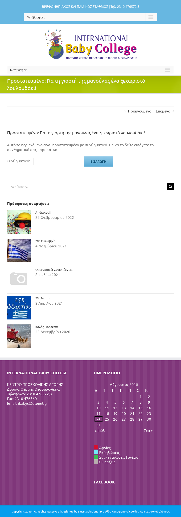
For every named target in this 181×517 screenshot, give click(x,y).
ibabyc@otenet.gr (33, 403)
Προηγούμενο (139, 110)
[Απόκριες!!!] (19, 222)
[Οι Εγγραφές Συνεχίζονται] (19, 279)
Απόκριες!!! (43, 212)
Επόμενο (163, 110)
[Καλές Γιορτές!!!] (19, 336)
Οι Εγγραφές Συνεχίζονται (54, 269)
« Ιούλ (100, 430)
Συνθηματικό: (19, 160)
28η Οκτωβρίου (46, 241)
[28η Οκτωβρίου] (19, 250)
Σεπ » (148, 430)
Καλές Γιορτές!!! (46, 327)
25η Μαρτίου (44, 298)
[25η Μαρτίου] (19, 307)
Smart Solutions (88, 511)
